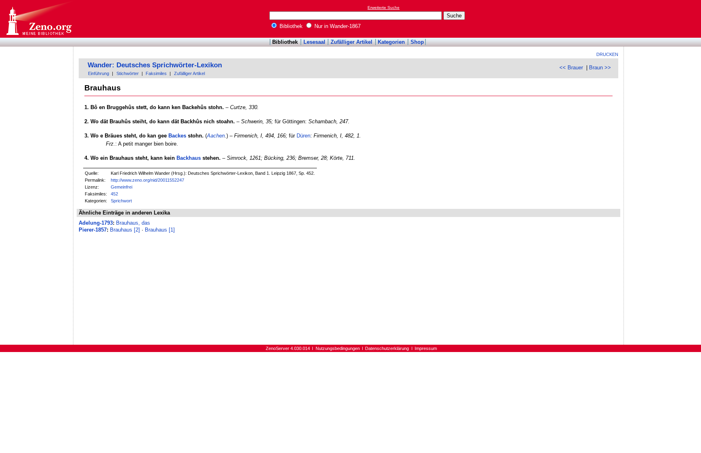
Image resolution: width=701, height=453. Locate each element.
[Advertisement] (663, 18)
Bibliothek (290, 26)
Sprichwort (121, 200)
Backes (177, 136)
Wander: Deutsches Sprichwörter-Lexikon (155, 65)
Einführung (98, 73)
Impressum (426, 348)
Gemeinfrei (121, 187)
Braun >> (600, 67)
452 (114, 193)
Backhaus (188, 158)
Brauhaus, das (133, 223)
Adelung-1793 (96, 223)
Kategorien (391, 42)
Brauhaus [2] (125, 230)
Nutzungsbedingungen (338, 348)
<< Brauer (571, 67)
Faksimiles (156, 73)
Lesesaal (314, 42)
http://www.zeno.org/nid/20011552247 (147, 180)
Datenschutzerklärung (387, 348)
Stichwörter (127, 73)
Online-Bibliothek (38, 19)
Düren (303, 136)
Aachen (216, 136)
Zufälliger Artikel (351, 42)
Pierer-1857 (93, 230)
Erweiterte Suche (384, 7)
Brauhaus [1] (160, 230)
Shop (417, 42)
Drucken (607, 54)
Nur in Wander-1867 (337, 26)
